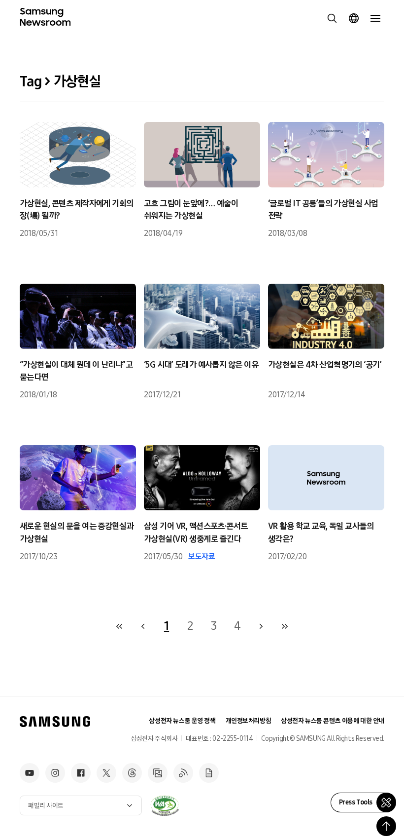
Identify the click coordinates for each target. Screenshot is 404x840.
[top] (386, 826)
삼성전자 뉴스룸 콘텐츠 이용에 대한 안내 (332, 721)
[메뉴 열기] (375, 18)
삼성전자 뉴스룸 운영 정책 (182, 721)
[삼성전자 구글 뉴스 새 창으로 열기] (209, 773)
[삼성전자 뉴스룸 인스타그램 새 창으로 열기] (55, 773)
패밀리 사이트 (46, 806)
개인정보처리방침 (248, 721)
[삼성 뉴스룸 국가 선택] (354, 18)
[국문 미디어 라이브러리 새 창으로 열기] (158, 773)
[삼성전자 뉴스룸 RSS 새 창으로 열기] (183, 773)
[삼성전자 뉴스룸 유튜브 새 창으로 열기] (29, 773)
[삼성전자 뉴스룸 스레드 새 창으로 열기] (132, 773)
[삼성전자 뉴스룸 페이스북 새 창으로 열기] (81, 773)
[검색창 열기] (332, 18)
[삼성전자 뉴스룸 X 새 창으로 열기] (106, 773)
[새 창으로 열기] (164, 805)
